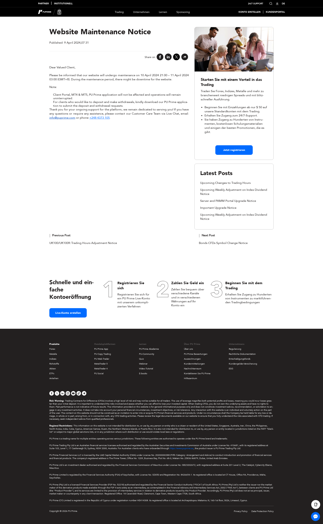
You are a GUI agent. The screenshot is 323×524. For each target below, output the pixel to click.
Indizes (52, 358)
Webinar (143, 363)
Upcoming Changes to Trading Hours (225, 183)
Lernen (163, 12)
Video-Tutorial (146, 368)
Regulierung (235, 348)
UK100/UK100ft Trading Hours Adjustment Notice (83, 243)
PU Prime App (101, 348)
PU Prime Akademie (149, 348)
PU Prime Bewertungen (195, 354)
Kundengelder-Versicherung (243, 363)
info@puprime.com (62, 118)
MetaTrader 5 (101, 363)
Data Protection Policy (262, 511)
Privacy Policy (240, 511)
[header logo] (49, 12)
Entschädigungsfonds (239, 358)
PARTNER (43, 3)
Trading (119, 12)
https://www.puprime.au (182, 448)
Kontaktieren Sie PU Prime (197, 373)
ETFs (51, 373)
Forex (52, 348)
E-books (143, 373)
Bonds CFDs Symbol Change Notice (223, 243)
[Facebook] (160, 57)
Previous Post (61, 235)
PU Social (99, 373)
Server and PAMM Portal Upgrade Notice (228, 201)
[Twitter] (176, 57)
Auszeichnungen (192, 358)
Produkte (54, 344)
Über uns (188, 348)
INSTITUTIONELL (63, 3)
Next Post (208, 235)
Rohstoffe (54, 363)
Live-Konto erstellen (68, 313)
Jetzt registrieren (234, 150)
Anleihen (54, 378)
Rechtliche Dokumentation (242, 354)
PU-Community (146, 354)
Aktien (52, 368)
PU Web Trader (101, 358)
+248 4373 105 (99, 118)
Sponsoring (183, 12)
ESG (231, 368)
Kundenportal (275, 12)
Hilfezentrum (190, 378)
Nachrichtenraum (192, 368)
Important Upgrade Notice (218, 208)
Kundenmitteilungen (194, 363)
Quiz (141, 358)
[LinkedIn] (168, 57)
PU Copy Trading (102, 354)
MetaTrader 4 (101, 368)
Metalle (53, 354)
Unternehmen (141, 12)
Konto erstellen (250, 12)
